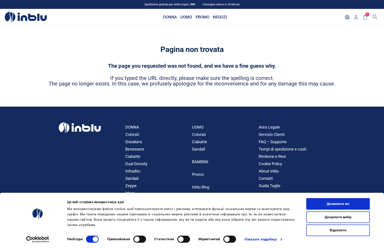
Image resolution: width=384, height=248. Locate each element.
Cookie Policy (270, 163)
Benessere (134, 149)
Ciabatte (132, 156)
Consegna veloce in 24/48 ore (221, 4)
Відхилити (338, 230)
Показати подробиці (260, 239)
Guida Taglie (269, 185)
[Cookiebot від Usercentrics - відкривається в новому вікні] (37, 239)
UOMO (198, 127)
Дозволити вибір (338, 217)
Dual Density (136, 163)
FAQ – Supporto (273, 141)
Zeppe (131, 185)
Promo (198, 174)
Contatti (266, 178)
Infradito (132, 171)
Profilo (356, 17)
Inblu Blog (200, 187)
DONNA (132, 127)
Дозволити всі (338, 204)
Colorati (132, 134)
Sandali (131, 178)
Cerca (374, 16)
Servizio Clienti (272, 134)
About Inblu (269, 171)
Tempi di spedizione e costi (282, 149)
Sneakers (133, 141)
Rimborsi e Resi (272, 156)
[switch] (139, 239)
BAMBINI (200, 161)
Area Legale (269, 127)
